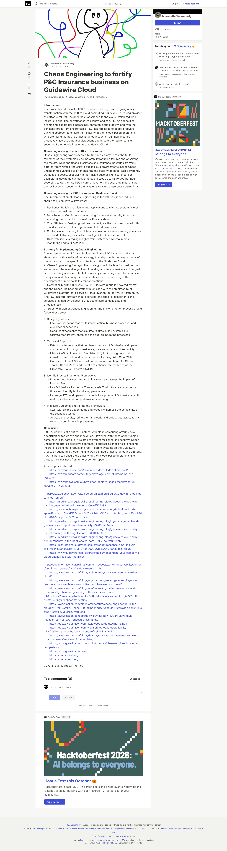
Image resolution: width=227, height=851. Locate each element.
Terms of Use (129, 836)
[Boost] (29, 94)
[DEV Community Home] (28, 3)
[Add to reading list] (29, 85)
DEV (123, 840)
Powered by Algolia (112, 4)
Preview (69, 697)
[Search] (36, 3)
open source (97, 840)
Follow (177, 23)
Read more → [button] (163, 184)
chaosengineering (75, 97)
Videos (59, 829)
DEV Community (181, 46)
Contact (163, 829)
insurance (101, 97)
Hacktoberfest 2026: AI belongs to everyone (173, 152)
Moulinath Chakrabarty (62, 63)
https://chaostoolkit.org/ (64, 659)
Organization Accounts (124, 829)
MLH (113, 832)
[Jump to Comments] (29, 75)
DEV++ (51, 829)
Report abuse (102, 706)
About (154, 829)
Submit (54, 697)
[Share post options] (29, 104)
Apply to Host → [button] (55, 802)
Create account (191, 3)
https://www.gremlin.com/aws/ (68, 651)
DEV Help (90, 829)
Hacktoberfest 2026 (165, 168)
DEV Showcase (143, 829)
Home (26, 829)
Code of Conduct (85, 706)
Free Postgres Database (179, 829)
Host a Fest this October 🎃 (70, 781)
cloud (90, 97)
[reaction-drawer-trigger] (29, 65)
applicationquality (54, 97)
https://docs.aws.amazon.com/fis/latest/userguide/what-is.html (88, 623)
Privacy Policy (115, 836)
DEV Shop (197, 829)
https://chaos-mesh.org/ (64, 655)
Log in (175, 3)
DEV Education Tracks (74, 829)
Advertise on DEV (104, 829)
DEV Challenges (38, 829)
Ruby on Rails (108, 843)
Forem (83, 840)
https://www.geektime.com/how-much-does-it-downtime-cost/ (88, 470)
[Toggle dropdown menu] (147, 717)
